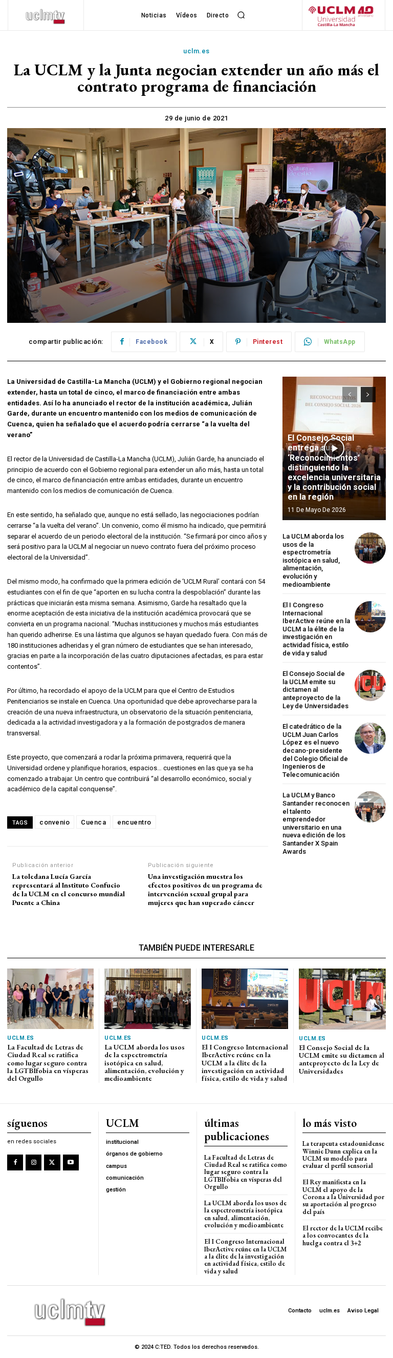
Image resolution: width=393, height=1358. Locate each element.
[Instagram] (33, 1162)
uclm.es (196, 51)
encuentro (134, 822)
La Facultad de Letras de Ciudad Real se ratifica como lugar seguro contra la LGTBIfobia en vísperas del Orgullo (48, 1062)
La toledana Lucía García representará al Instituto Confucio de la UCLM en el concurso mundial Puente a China (68, 889)
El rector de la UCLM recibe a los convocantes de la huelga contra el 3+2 (342, 1235)
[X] (52, 1162)
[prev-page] (349, 394)
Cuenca (93, 822)
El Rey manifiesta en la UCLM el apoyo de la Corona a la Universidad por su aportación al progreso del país (343, 1197)
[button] (241, 15)
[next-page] (368, 394)
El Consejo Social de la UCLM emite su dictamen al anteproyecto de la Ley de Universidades (315, 689)
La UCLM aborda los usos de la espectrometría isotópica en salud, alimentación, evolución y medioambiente (313, 560)
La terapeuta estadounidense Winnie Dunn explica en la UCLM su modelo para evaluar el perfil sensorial (343, 1154)
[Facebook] (15, 1162)
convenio (54, 822)
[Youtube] (71, 1162)
